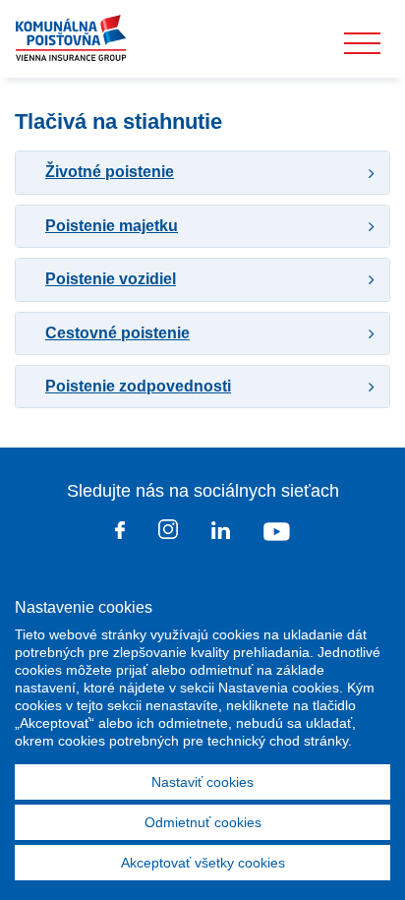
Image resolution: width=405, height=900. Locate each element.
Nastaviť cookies (202, 782)
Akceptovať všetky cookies (203, 862)
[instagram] (168, 533)
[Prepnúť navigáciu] (362, 44)
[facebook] (120, 534)
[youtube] (276, 534)
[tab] (202, 172)
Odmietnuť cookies (203, 822)
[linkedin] (220, 534)
